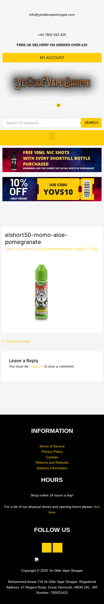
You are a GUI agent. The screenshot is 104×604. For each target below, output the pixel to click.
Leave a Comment (19, 249)
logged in (36, 366)
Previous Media (16, 341)
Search (91, 123)
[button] (52, 137)
